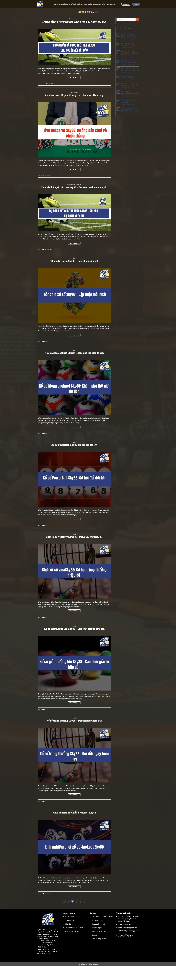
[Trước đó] (64, 901)
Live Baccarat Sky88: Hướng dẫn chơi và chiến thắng (74, 95)
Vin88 (38, 951)
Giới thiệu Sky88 (64, 4)
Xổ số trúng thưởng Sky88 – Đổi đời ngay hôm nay (74, 720)
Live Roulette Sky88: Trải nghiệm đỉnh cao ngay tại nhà (130, 93)
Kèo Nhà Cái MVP (46, 951)
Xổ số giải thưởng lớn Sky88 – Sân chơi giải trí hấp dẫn (74, 628)
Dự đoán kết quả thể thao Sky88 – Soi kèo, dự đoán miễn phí (74, 187)
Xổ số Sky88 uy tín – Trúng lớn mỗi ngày (128, 101)
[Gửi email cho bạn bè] (124, 935)
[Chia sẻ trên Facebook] (117, 935)
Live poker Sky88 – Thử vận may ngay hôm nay (129, 84)
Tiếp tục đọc (74, 77)
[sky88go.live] (40, 4)
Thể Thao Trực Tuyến (84, 4)
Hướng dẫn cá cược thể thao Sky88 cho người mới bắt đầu (74, 21)
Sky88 (56, 4)
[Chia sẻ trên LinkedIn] (131, 935)
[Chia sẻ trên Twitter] (121, 935)
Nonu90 (55, 951)
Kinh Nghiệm (111, 4)
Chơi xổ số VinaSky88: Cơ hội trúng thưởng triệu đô (74, 536)
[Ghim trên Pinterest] (127, 935)
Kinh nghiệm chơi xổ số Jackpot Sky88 (74, 812)
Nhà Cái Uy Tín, (45, 953)
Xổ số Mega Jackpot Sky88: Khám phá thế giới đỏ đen (74, 352)
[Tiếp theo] (84, 901)
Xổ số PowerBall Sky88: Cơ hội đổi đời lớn (74, 444)
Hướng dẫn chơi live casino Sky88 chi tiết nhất (130, 69)
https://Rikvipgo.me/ (131, 931)
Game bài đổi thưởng (48, 949)
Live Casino (97, 4)
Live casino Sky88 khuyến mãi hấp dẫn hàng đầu (128, 36)
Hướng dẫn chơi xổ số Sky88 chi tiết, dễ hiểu (128, 61)
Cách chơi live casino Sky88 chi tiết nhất (128, 76)
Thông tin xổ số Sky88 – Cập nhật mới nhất (74, 260)
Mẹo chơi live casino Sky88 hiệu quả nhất (128, 44)
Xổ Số (104, 4)
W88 (38, 953)
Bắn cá (73, 4)
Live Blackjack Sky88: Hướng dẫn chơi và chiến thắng (130, 110)
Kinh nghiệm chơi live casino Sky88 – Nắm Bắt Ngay (129, 53)
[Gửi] (137, 19)
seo (96, 12)
